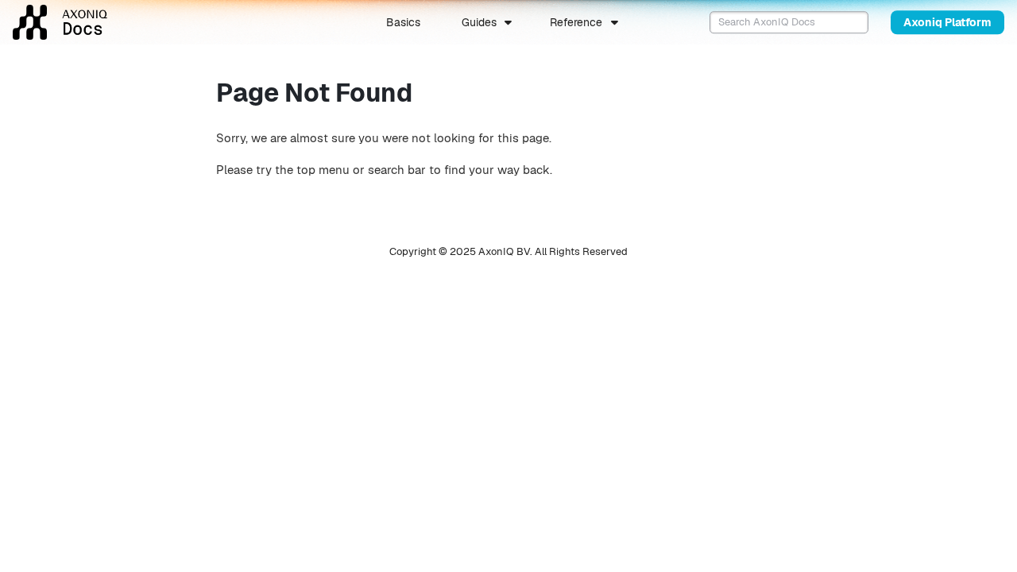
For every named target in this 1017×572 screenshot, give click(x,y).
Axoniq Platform (947, 22)
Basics (403, 22)
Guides (479, 22)
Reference (576, 22)
